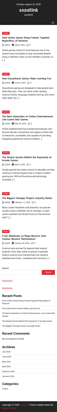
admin (7, 45)
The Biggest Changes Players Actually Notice (27, 198)
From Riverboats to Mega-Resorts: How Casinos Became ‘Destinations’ (24, 237)
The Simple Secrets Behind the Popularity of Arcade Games (27, 321)
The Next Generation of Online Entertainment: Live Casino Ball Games (27, 118)
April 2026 (6, 366)
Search (5, 268)
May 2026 (6, 362)
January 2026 (8, 376)
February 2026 (8, 371)
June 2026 (6, 357)
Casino (6, 33)
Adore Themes (9, 408)
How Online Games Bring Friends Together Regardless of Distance (26, 39)
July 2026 (6, 352)
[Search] (53, 23)
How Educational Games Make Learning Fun (26, 78)
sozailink (28, 10)
